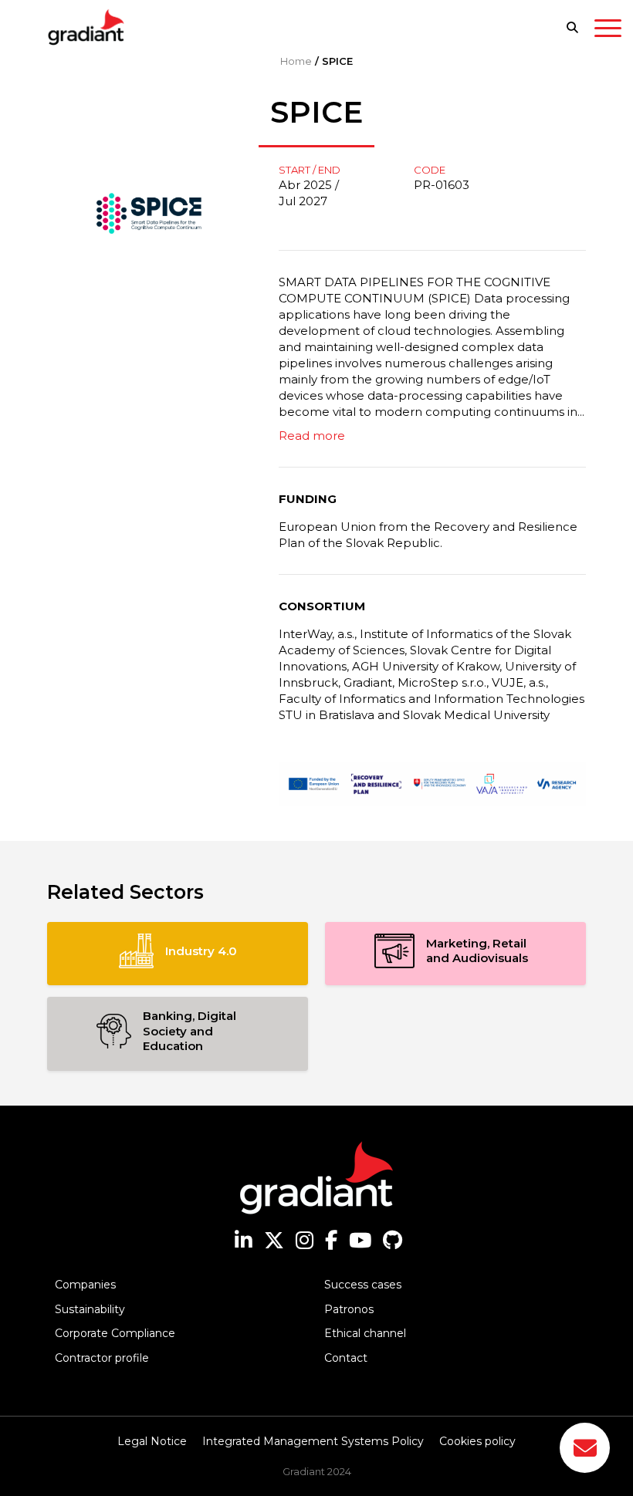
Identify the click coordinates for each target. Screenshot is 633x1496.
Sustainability (90, 1309)
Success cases (362, 1285)
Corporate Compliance (115, 1333)
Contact (345, 1358)
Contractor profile (102, 1358)
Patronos (349, 1309)
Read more (312, 435)
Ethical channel (365, 1333)
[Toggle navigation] (607, 30)
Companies (85, 1285)
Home (296, 61)
